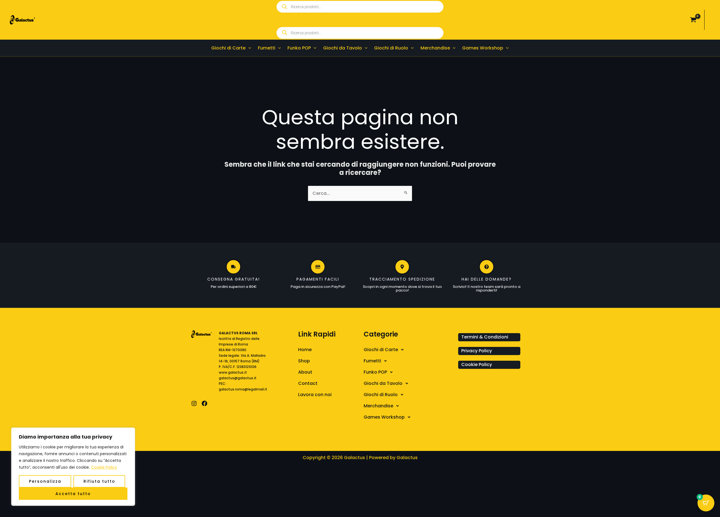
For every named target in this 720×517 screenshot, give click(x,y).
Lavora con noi (315, 394)
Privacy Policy (476, 350)
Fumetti (372, 361)
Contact (308, 383)
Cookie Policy (104, 467)
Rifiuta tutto (99, 481)
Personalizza (45, 481)
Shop (304, 361)
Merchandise (378, 406)
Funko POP (375, 372)
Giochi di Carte (381, 349)
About (305, 372)
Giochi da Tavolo (383, 383)
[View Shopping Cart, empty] (693, 20)
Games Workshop (384, 417)
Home (305, 349)
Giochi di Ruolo (381, 394)
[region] (73, 467)
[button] (248, 48)
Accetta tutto (73, 493)
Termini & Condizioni (484, 337)
